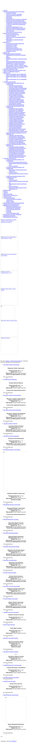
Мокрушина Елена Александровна (17, 115)
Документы (9, 16)
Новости (8, 57)
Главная (5, 10)
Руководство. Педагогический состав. (15, 20)
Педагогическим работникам (13, 209)
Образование (9, 18)
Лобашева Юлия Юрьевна (15, 125)
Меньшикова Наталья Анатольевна (17, 129)
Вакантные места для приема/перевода (15, 29)
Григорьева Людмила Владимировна (18, 88)
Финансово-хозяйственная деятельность (15, 28)
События (5, 192)
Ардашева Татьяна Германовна (16, 146)
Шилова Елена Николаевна (15, 126)
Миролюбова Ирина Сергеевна (16, 130)
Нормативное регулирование (13, 208)
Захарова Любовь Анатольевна (16, 120)
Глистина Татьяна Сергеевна (16, 86)
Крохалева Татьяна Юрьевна (16, 139)
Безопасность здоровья (11, 44)
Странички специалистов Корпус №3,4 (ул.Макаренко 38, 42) (15, 177)
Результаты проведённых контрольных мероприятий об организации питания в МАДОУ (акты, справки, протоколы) (16, 63)
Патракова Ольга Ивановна (10, 560)
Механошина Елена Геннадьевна (17, 152)
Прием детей (6, 52)
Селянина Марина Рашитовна (16, 121)
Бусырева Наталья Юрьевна (15, 85)
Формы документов (11, 35)
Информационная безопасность (11, 205)
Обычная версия (9, 7)
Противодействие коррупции (10, 33)
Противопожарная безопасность (14, 48)
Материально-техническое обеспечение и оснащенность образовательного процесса (16, 22)
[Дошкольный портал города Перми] (9, 304)
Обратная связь (7, 190)
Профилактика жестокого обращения (12, 214)
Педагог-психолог (13, 166)
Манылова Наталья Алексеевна (16, 150)
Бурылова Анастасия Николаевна (17, 138)
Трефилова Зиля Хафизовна (15, 122)
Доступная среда (10, 30)
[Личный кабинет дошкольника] (9, 336)
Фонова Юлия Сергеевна (15, 103)
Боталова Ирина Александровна (17, 136)
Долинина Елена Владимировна (11, 436)
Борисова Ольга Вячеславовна (16, 99)
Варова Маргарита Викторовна (16, 104)
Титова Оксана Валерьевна (15, 118)
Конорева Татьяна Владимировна (17, 112)
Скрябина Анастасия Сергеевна (16, 97)
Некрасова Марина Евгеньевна (16, 157)
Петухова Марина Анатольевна (16, 153)
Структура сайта (7, 196)
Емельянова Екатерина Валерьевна (17, 148)
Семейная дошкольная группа (10, 69)
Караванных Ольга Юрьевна (16, 111)
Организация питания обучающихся (12, 53)
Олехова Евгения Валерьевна (16, 116)
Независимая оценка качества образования (13, 203)
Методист (11, 178)
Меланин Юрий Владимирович (16, 113)
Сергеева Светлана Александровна (17, 140)
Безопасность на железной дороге (14, 50)
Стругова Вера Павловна (15, 127)
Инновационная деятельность (10, 217)
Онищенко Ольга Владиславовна (17, 92)
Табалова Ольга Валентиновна (16, 117)
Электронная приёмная (9, 197)
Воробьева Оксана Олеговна (16, 108)
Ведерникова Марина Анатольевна (17, 89)
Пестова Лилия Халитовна (15, 94)
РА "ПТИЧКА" (13, 741)
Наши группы (6, 72)
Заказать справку (10, 201)
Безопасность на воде (11, 46)
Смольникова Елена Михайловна (17, 143)
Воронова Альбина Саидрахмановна (12, 395)
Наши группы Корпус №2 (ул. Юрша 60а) (16, 75)
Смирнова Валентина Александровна (18, 131)
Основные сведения (11, 13)
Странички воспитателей (9, 81)
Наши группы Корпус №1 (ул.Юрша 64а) (16, 74)
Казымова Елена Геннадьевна (16, 154)
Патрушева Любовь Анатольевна (17, 93)
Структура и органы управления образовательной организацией (14, 15)
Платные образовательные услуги (14, 27)
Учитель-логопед (13, 172)
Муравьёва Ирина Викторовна (16, 90)
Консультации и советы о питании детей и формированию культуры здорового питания (17, 66)
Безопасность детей (11, 51)
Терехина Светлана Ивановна (16, 141)
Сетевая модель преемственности (11, 204)
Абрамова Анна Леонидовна (16, 135)
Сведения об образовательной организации (13, 11)
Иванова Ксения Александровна (17, 123)
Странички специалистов (9, 158)
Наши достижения (7, 194)
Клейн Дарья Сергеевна (14, 98)
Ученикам (8, 210)
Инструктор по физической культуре (18, 162)
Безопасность (6, 42)
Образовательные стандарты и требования (16, 19)
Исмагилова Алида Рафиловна (16, 109)
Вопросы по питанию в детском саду (15, 67)
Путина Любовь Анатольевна (16, 95)
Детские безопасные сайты (12, 213)
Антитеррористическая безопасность (15, 43)
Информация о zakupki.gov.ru (10, 195)
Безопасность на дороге (12, 47)
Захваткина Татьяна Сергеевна (16, 101)
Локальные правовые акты (12, 34)
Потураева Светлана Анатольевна (11, 586)
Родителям (8, 211)
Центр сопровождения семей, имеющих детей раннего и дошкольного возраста (14, 71)
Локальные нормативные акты (13, 206)
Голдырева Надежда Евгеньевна (16, 102)
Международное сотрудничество (14, 32)
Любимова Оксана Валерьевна (16, 149)
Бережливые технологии (9, 215)
